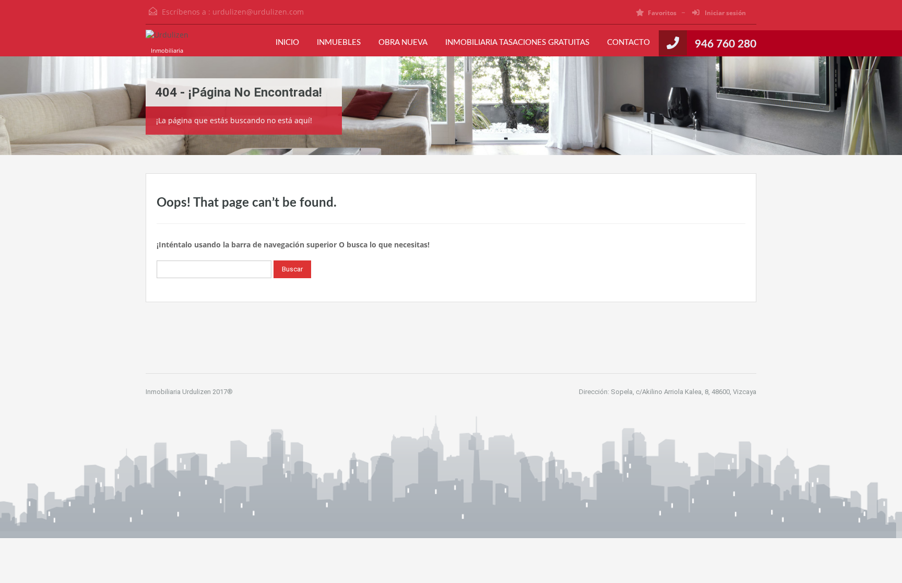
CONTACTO (628, 42)
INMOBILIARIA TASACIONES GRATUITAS (517, 42)
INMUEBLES (339, 42)
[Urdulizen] (167, 40)
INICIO (287, 42)
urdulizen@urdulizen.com (258, 12)
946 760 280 (725, 44)
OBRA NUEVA (403, 42)
